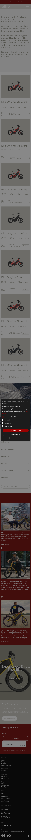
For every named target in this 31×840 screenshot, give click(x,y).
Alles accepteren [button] (16, 430)
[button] (15, 438)
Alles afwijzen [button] (15, 434)
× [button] (27, 401)
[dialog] (15, 420)
